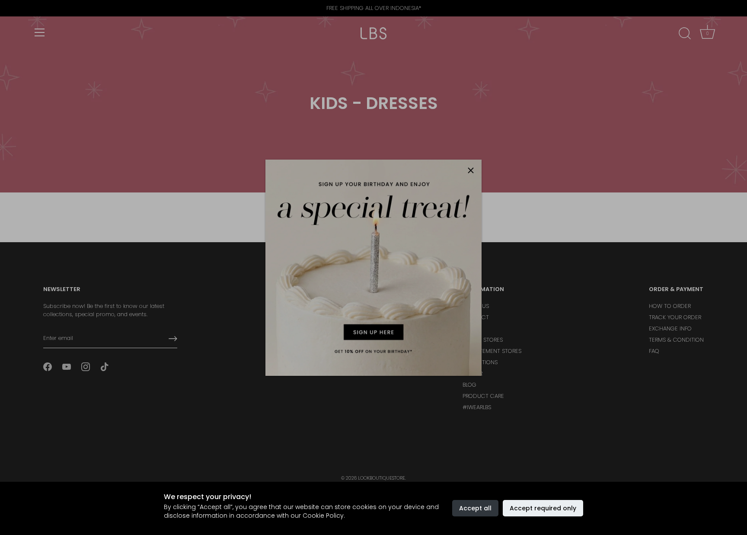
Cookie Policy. (324, 515)
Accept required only (543, 508)
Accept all (475, 508)
